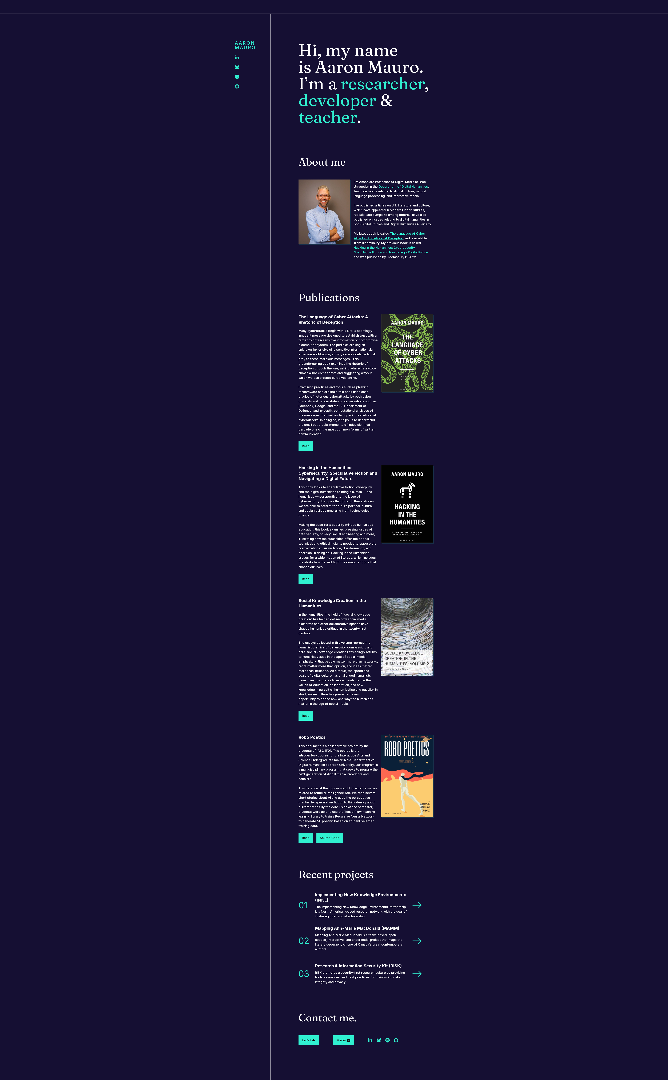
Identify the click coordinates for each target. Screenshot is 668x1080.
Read (305, 446)
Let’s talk (309, 1040)
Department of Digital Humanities (403, 186)
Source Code (329, 838)
